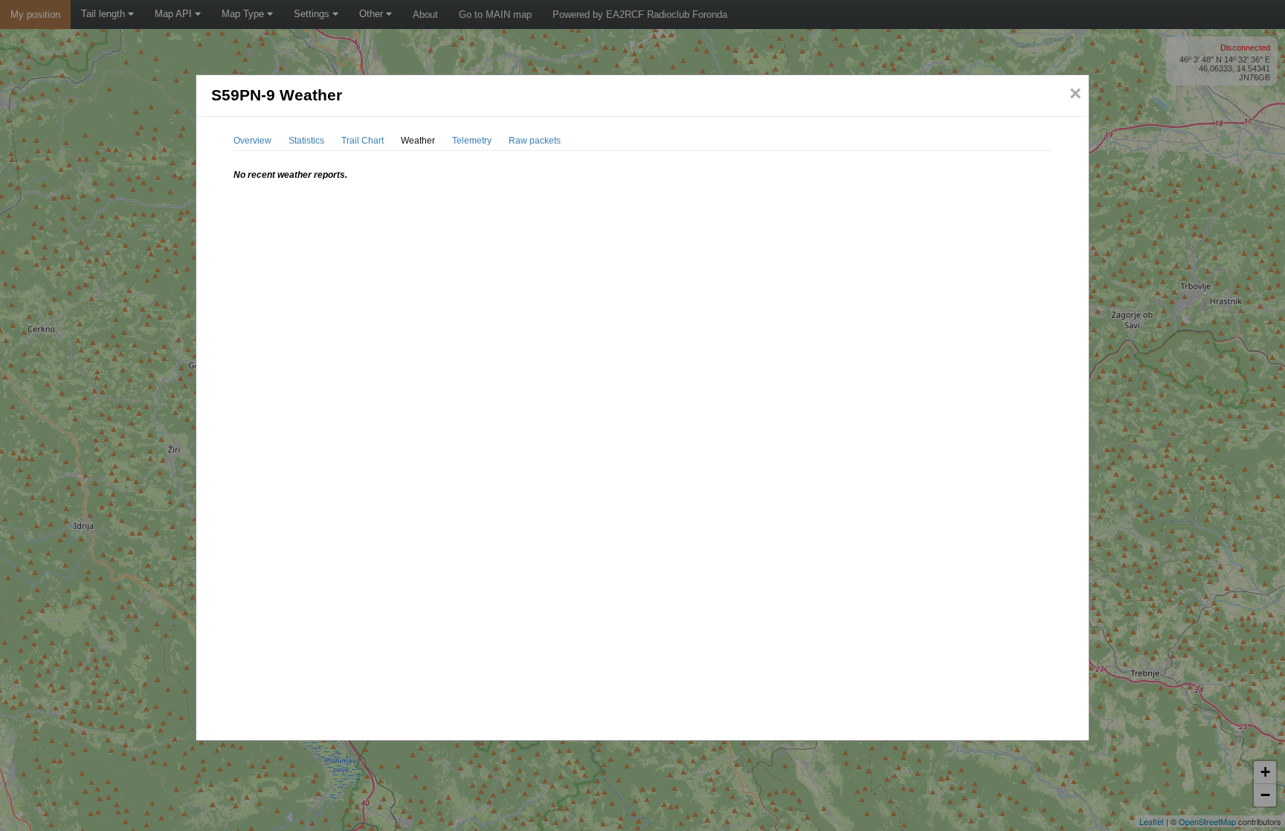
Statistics (306, 140)
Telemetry (472, 140)
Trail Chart (362, 140)
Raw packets (535, 140)
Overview (252, 140)
